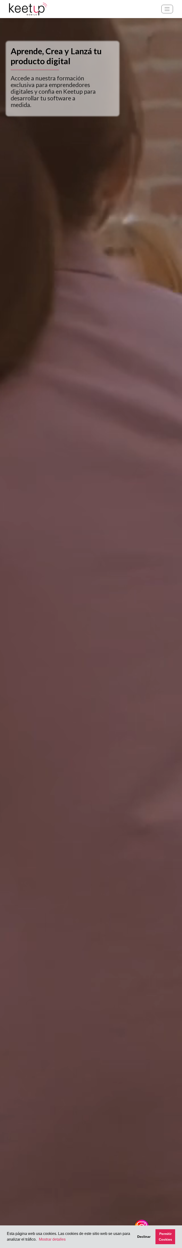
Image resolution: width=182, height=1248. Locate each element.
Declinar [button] (143, 1236)
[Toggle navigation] (167, 9)
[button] (38, 1240)
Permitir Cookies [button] (165, 1236)
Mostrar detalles (52, 1239)
